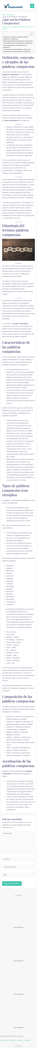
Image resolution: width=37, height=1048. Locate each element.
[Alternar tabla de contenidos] (30, 34)
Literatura (5, 27)
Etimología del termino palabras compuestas (18, 41)
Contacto (27, 1040)
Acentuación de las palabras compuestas (16, 51)
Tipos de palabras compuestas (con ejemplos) (15, 46)
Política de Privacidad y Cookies (11, 1040)
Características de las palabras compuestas (17, 43)
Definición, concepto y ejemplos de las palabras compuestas (15, 38)
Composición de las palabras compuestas (17, 49)
